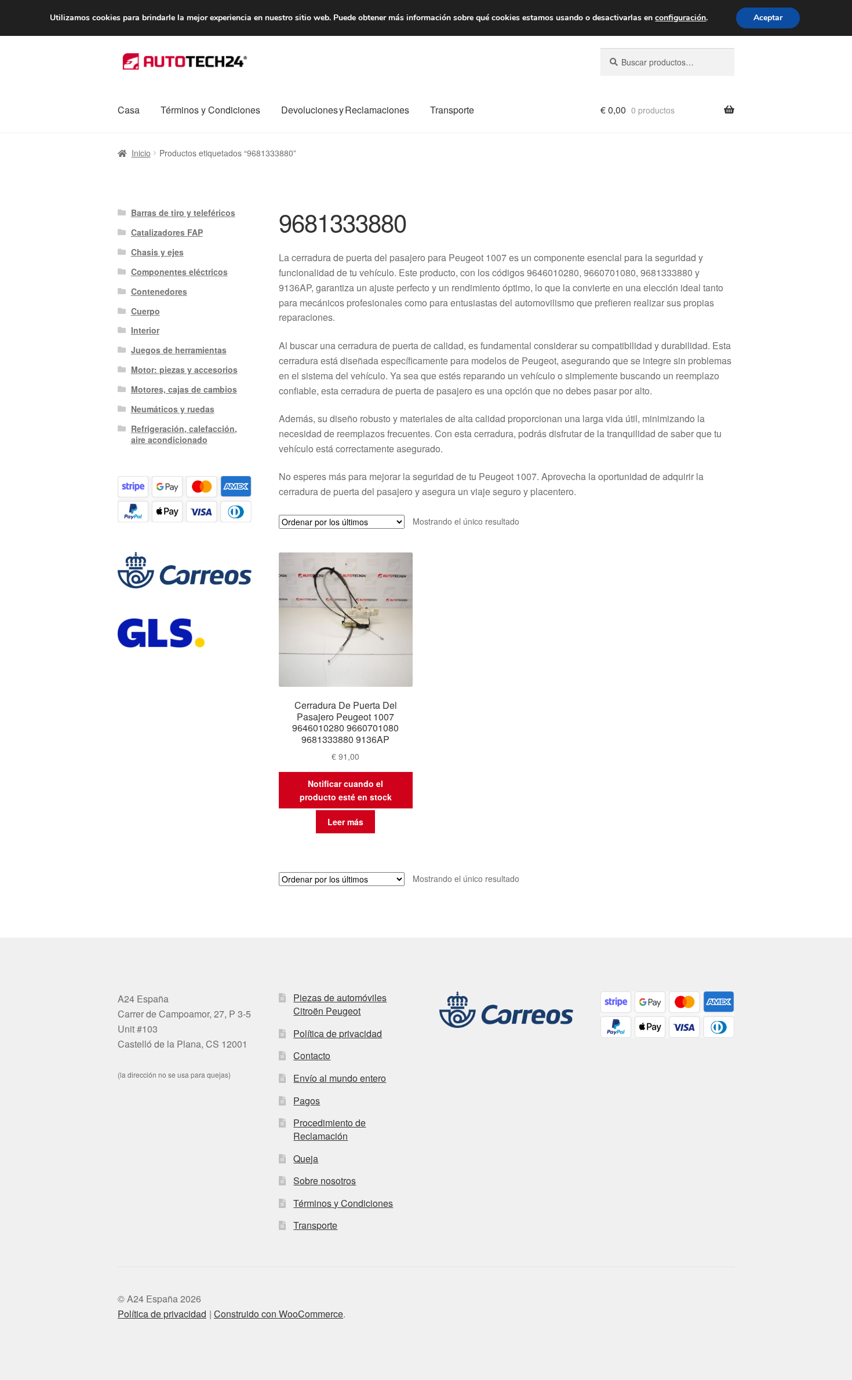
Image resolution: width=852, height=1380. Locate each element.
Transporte (452, 109)
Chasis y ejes (157, 252)
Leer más (345, 822)
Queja (305, 1158)
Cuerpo (145, 311)
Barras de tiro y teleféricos (183, 212)
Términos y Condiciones (210, 109)
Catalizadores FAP (167, 232)
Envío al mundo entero (339, 1078)
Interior (145, 330)
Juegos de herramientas (179, 350)
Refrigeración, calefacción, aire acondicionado (184, 434)
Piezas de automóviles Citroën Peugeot (340, 1004)
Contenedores (159, 291)
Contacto (311, 1055)
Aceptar (767, 17)
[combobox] (667, 62)
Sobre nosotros (324, 1180)
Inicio (141, 153)
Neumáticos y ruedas (172, 409)
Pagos (306, 1100)
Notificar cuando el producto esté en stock (346, 790)
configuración (680, 18)
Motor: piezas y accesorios (184, 369)
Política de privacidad (337, 1033)
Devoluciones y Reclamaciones (345, 109)
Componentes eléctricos (179, 271)
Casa (129, 109)
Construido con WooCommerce (278, 1313)
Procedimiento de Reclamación (329, 1129)
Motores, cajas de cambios (184, 389)
